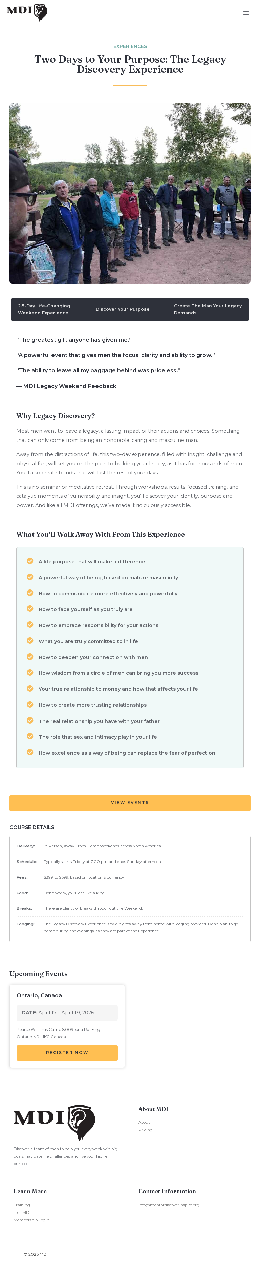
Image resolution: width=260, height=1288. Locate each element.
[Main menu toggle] (246, 13)
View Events (130, 802)
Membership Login (31, 1220)
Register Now (67, 1052)
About (144, 1122)
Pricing (145, 1130)
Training (22, 1205)
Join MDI (22, 1212)
